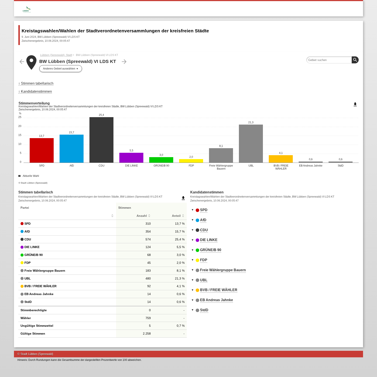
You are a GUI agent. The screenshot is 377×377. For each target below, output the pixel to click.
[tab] (274, 210)
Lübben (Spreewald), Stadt (56, 55)
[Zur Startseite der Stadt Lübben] (103, 8)
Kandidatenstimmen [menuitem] (36, 91)
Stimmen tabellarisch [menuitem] (37, 83)
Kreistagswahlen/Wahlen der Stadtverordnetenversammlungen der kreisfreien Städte (115, 30)
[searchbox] (332, 59)
